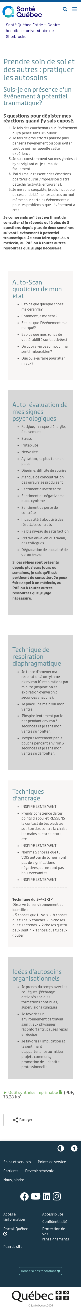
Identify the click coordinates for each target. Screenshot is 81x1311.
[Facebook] (24, 1196)
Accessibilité (52, 1214)
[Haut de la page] (74, 1149)
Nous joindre (13, 1180)
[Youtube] (35, 1196)
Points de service (52, 1162)
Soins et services (17, 1162)
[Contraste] (61, 1149)
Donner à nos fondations (39, 1271)
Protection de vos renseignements (55, 1234)
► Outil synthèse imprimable (33, 1092)
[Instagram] (57, 1196)
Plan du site (12, 1246)
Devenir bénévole (39, 1171)
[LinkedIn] (46, 1196)
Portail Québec (15, 1232)
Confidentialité (54, 1221)
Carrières (10, 1171)
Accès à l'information (14, 1217)
